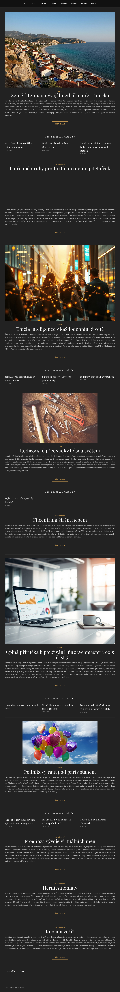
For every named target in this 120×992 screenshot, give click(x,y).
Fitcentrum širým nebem (60, 520)
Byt (26, 3)
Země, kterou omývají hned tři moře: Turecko (60, 95)
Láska (53, 3)
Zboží (84, 3)
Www (74, 3)
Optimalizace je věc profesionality (22, 705)
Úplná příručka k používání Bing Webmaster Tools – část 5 (60, 654)
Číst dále (60, 124)
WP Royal (20, 988)
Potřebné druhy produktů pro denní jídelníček (60, 168)
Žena (93, 3)
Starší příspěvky (15, 971)
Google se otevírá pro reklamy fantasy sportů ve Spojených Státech (95, 147)
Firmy (43, 3)
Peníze (64, 3)
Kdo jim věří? (60, 931)
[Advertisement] (60, 190)
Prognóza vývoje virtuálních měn (60, 841)
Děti (34, 3)
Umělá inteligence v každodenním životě (60, 329)
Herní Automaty (60, 888)
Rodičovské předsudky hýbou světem (60, 450)
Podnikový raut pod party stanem (97, 376)
